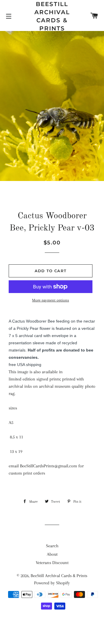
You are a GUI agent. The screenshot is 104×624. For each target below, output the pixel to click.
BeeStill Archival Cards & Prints (52, 16)
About (52, 554)
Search (52, 545)
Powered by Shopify (52, 582)
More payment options (50, 300)
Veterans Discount (52, 562)
